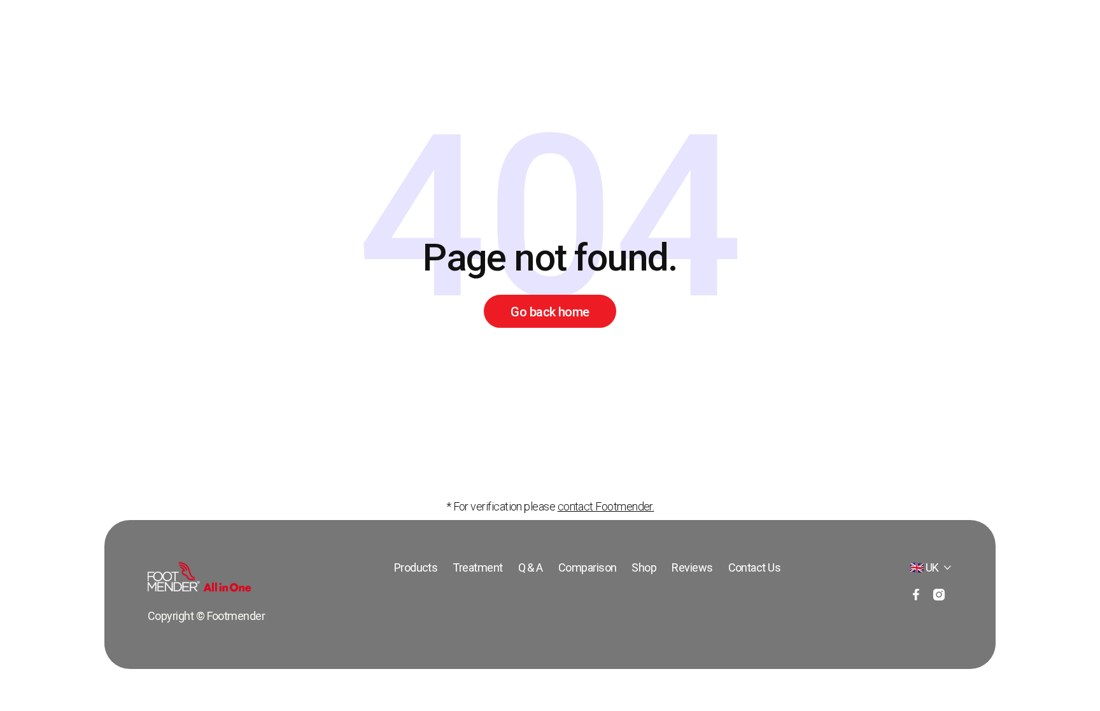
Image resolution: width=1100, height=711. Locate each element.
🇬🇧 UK (924, 567)
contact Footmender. (606, 506)
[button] (931, 568)
